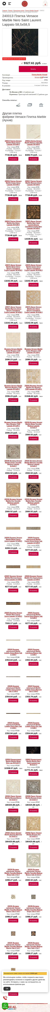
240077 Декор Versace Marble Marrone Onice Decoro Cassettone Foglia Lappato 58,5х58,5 (13, 309)
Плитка (10, 10)
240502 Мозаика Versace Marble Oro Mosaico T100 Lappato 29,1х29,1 (33, 387)
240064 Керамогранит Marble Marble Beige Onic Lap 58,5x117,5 (13, 761)
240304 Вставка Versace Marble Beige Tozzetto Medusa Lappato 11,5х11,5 (33, 424)
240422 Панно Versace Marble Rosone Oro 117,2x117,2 (33, 834)
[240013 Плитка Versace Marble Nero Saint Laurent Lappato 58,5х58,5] (25, 42)
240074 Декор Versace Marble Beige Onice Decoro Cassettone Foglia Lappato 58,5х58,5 (13, 267)
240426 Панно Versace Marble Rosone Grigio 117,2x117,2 (33, 798)
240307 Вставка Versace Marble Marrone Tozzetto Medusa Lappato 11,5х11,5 (33, 463)
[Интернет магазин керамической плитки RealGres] (25, 4)
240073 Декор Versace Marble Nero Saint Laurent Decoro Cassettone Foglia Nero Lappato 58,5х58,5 (33, 224)
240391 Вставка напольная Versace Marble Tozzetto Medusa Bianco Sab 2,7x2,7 (13, 908)
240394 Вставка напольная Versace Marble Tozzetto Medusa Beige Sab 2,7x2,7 (13, 872)
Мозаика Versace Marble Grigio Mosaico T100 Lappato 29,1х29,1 (33, 350)
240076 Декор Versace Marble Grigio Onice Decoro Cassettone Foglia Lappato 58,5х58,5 (33, 267)
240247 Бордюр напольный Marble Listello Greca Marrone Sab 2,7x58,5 (33, 688)
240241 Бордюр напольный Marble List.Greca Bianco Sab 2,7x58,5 (33, 652)
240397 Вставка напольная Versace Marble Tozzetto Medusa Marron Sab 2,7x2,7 (13, 945)
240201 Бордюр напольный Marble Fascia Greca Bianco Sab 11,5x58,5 (33, 615)
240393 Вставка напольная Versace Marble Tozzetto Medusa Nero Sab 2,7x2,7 (33, 945)
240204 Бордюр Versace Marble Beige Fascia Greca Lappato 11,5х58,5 (13, 539)
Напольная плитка (18, 10)
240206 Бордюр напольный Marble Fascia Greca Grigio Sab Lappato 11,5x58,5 (33, 540)
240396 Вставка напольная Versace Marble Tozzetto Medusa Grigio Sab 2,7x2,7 (33, 908)
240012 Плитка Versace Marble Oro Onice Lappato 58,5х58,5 (13, 223)
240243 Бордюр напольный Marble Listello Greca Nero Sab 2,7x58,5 (13, 725)
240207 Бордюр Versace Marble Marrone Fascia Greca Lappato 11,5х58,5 (13, 577)
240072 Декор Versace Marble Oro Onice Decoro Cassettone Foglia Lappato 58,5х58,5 (33, 309)
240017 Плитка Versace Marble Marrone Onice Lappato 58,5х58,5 (33, 182)
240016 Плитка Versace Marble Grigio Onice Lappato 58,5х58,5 (13, 182)
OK (7, 989)
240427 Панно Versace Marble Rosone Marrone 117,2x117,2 (13, 834)
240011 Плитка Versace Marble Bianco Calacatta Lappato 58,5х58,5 (33, 142)
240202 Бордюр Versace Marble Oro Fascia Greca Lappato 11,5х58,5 (33, 577)
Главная (4, 10)
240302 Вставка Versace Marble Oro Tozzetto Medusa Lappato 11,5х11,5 (13, 501)
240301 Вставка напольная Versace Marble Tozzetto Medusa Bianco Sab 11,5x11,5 (33, 872)
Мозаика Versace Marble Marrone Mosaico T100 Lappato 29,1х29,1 (13, 387)
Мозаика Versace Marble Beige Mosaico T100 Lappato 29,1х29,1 (13, 350)
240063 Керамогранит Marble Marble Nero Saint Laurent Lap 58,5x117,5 (33, 762)
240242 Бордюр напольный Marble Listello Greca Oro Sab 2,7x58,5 (33, 725)
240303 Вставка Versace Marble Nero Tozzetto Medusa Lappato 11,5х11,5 (33, 501)
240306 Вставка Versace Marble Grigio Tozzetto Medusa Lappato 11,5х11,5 (13, 463)
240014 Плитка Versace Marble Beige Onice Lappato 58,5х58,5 (13, 142)
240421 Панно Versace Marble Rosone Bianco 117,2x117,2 (13, 798)
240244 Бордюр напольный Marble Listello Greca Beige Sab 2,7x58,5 (13, 652)
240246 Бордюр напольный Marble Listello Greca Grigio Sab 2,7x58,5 (13, 688)
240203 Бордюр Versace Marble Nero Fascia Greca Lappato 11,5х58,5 (13, 614)
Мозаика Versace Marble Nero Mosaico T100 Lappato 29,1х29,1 (13, 424)
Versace (37, 77)
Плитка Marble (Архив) (31, 10)
